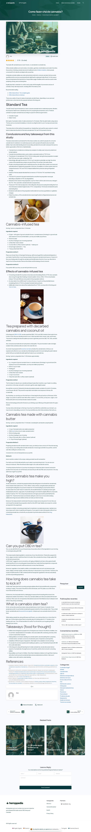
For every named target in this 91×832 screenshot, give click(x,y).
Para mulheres (63, 694)
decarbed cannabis (26, 349)
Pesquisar (64, 583)
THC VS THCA (12, 287)
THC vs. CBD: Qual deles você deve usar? (71, 625)
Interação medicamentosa (67, 688)
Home (33, 15)
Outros (39, 15)
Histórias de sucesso (65, 684)
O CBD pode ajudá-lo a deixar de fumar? (35, 747)
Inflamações (63, 686)
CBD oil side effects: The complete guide (19, 93)
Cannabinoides (64, 671)
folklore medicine (42, 70)
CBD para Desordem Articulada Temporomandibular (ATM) (71, 636)
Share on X (40, 704)
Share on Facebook (28, 704)
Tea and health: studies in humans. (24, 678)
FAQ (61, 681)
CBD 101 (62, 673)
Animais (62, 669)
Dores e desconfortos (66, 679)
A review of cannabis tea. (24, 676)
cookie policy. (55, 829)
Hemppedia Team (65, 647)
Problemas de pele (65, 696)
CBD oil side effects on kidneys (17, 95)
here (13, 431)
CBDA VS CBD (17, 334)
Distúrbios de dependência (67, 675)
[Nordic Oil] (65, 804)
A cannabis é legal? (65, 667)
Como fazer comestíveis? (12, 748)
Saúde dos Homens (65, 700)
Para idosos (63, 692)
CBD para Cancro (55, 750)
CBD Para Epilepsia (76, 653)
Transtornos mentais (65, 702)
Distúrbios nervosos (65, 677)
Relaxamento (63, 698)
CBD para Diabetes (75, 750)
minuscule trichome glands (25, 611)
